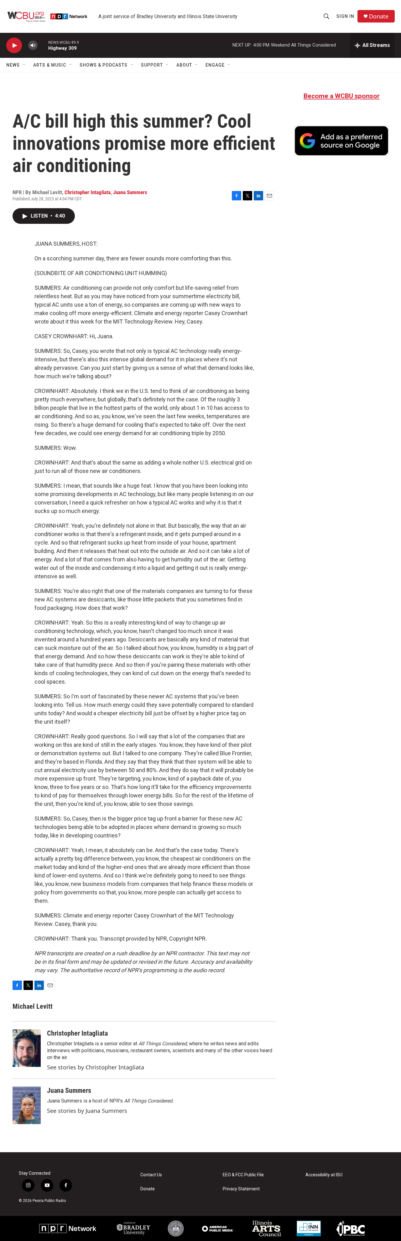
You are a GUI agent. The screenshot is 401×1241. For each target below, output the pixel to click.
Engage (215, 65)
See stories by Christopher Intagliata (95, 1067)
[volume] (33, 45)
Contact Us (151, 1175)
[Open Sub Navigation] (24, 65)
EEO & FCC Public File (243, 1175)
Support (152, 65)
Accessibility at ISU (323, 1175)
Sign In (345, 16)
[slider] (43, 45)
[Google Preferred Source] (341, 140)
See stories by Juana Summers (87, 1110)
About (184, 65)
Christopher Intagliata (88, 192)
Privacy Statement (241, 1189)
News (13, 65)
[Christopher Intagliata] (27, 1048)
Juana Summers (130, 192)
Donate (378, 16)
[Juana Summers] (27, 1105)
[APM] (218, 1228)
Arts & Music (49, 65)
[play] (14, 45)
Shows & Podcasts (104, 65)
